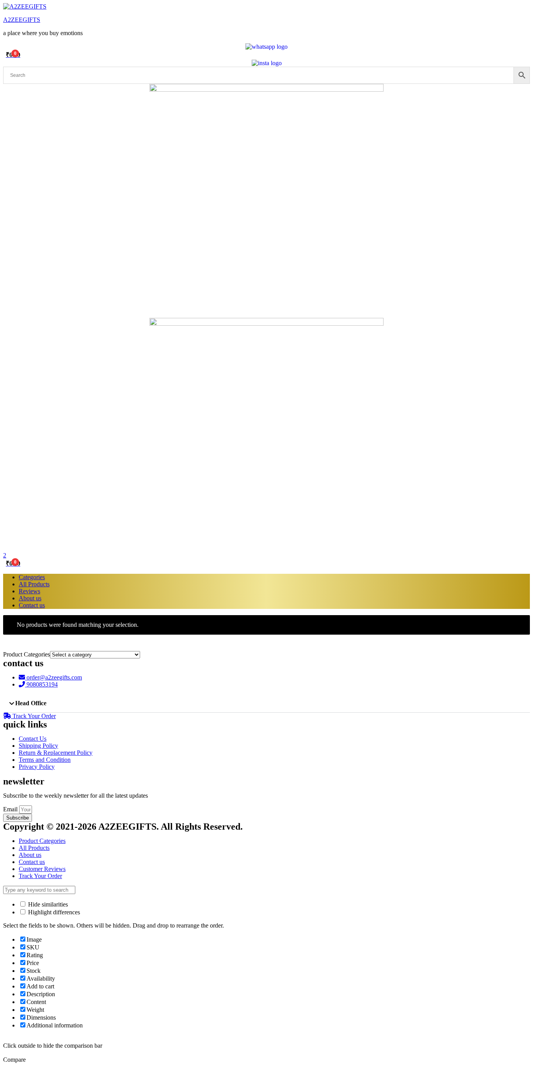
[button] (266, 703)
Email (11, 809)
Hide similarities (47, 904)
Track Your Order (40, 876)
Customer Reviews (42, 869)
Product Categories (42, 840)
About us (30, 598)
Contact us (32, 605)
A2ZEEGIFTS (21, 19)
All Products (34, 584)
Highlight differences (53, 912)
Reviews (29, 591)
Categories (32, 577)
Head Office (30, 703)
